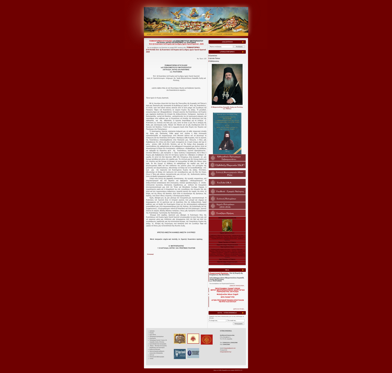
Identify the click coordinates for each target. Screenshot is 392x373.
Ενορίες (152, 333)
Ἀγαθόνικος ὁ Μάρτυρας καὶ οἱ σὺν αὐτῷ (220, 235)
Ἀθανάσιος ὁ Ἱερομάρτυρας (216, 237)
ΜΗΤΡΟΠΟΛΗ (157, 34)
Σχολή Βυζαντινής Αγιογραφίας (158, 344)
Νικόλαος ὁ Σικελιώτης (231, 255)
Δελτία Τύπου (214, 58)
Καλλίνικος (220, 254)
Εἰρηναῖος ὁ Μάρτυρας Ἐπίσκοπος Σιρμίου (220, 251)
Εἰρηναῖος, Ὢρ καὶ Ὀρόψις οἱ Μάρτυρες (234, 237)
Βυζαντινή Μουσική (155, 349)
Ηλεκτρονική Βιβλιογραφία (157, 356)
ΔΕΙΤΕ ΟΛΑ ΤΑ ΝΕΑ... (239, 309)
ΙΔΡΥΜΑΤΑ (192, 34)
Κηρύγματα (153, 338)
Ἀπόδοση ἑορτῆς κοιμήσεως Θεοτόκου (221, 249)
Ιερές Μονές (153, 334)
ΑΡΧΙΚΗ (149, 34)
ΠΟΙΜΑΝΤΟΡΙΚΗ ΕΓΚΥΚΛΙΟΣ (176, 50)
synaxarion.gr (227, 264)
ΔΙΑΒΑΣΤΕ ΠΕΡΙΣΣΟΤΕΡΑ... (237, 285)
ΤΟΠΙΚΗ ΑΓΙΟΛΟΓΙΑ (181, 34)
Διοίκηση (152, 331)
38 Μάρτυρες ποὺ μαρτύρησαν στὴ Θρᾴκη (234, 254)
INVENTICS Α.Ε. (239, 370)
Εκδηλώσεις (214, 61)
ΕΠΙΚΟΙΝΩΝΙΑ (228, 34)
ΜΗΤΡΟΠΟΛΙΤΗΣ (168, 34)
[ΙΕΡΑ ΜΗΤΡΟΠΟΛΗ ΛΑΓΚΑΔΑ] (196, 20)
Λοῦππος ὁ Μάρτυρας (237, 249)
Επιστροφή (150, 254)
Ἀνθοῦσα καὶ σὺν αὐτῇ (237, 235)
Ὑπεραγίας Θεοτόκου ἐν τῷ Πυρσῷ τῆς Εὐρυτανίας (224, 238)
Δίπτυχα (152, 355)
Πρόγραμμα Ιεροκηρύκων (157, 336)
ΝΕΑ (199, 34)
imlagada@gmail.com (229, 348)
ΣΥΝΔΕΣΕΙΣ (218, 34)
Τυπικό (151, 358)
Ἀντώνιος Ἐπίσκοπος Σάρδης (216, 255)
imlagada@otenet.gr (225, 352)
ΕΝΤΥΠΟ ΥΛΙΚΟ (207, 34)
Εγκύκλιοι (213, 56)
